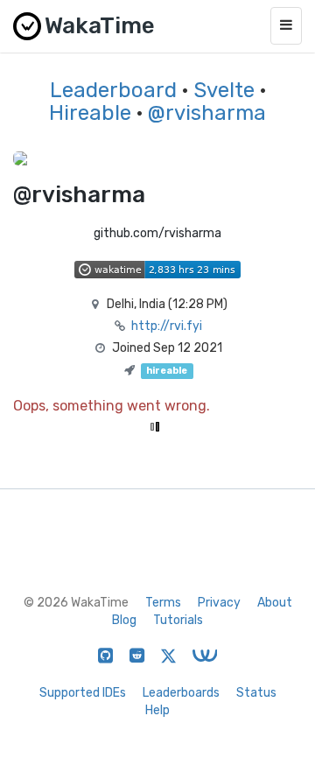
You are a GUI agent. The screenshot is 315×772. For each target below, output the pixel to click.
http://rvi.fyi (166, 326)
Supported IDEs (82, 692)
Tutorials (178, 620)
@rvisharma (207, 113)
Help (157, 710)
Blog (124, 620)
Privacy (219, 602)
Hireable (90, 113)
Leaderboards (181, 692)
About (274, 602)
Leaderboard (113, 90)
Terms (163, 602)
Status (256, 692)
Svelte (224, 90)
